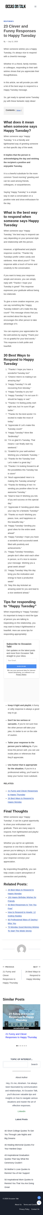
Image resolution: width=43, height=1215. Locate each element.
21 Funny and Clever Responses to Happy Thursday (10, 975)
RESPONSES (9, 21)
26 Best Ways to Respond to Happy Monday (32, 973)
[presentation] (21, 1017)
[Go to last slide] (6, 1024)
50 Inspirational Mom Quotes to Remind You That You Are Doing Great (19, 1183)
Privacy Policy (24, 1209)
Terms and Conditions (31, 1204)
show (19, 110)
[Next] (36, 1024)
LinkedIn (21, 1111)
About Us (18, 1204)
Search (34, 1064)
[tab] (17, 1045)
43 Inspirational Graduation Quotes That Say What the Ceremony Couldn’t (16, 1159)
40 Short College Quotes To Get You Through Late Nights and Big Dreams (19, 1135)
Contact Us (35, 1209)
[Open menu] (35, 6)
